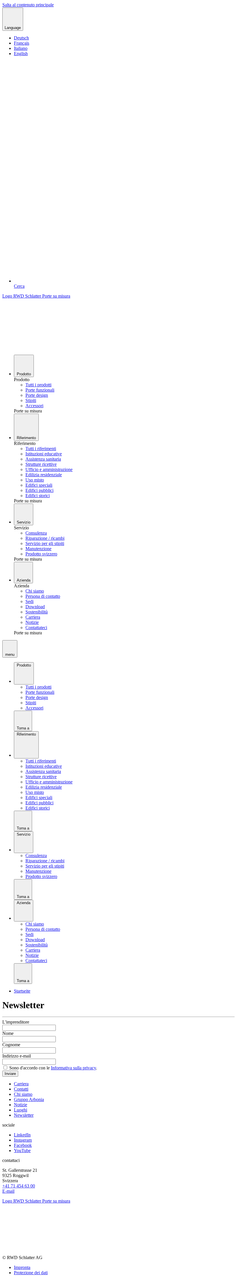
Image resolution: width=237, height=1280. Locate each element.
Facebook (23, 1145)
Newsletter (24, 1115)
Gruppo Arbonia (29, 1099)
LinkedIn (22, 1134)
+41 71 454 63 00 (18, 1185)
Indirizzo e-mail (16, 1055)
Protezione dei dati (31, 1272)
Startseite (22, 990)
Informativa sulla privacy (73, 1067)
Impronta (22, 1267)
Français (21, 43)
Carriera (21, 1083)
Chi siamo (23, 1094)
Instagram (23, 1140)
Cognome (11, 1044)
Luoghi (20, 1109)
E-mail (8, 1191)
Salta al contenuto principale (28, 4)
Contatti (21, 1089)
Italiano (20, 48)
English (21, 53)
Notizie (20, 1104)
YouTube (22, 1150)
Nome (8, 1033)
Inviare (10, 1073)
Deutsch (21, 37)
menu (9, 654)
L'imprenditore (15, 1022)
